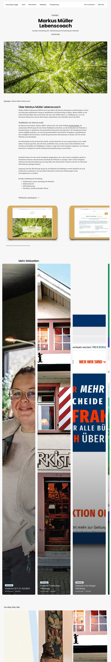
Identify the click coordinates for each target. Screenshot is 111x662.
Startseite (7, 101)
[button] (28, 197)
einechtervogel (12, 5)
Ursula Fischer (74, 126)
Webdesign (55, 15)
